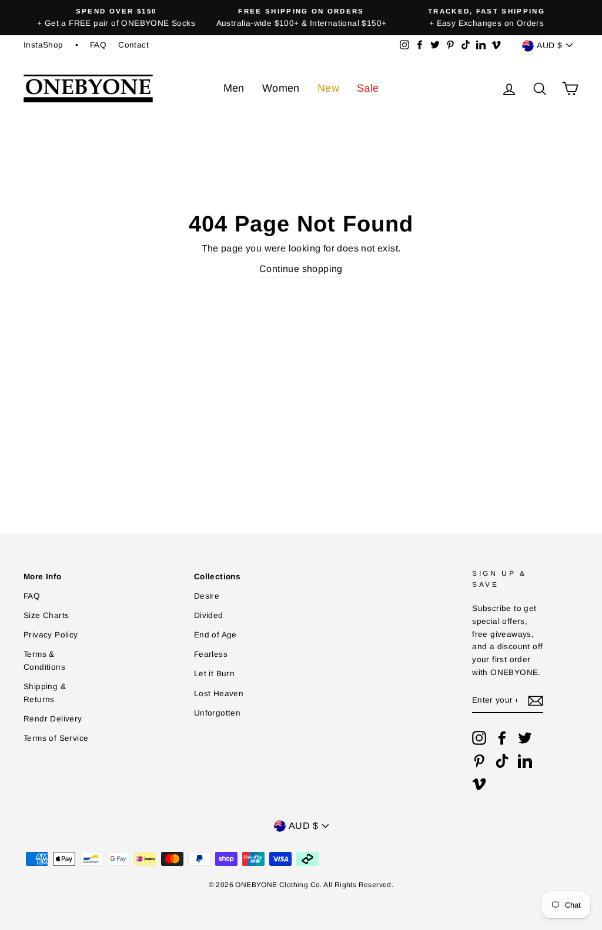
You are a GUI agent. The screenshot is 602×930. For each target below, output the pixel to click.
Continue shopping (301, 269)
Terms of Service (56, 738)
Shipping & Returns (45, 693)
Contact (133, 45)
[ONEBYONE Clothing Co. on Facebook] (502, 738)
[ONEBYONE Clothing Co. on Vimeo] (479, 784)
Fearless (211, 654)
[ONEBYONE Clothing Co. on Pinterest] (479, 761)
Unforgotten (217, 713)
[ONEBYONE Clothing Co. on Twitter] (525, 738)
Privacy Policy (51, 634)
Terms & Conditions (44, 661)
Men (234, 88)
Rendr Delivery (53, 718)
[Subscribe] (535, 701)
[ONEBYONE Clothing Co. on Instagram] (479, 738)
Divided (208, 615)
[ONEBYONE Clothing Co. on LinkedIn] (525, 761)
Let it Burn (214, 673)
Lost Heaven (218, 693)
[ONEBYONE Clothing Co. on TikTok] (502, 761)
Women (281, 88)
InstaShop (43, 45)
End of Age (215, 634)
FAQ (98, 45)
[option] (116, 17)
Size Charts (46, 615)
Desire (206, 596)
